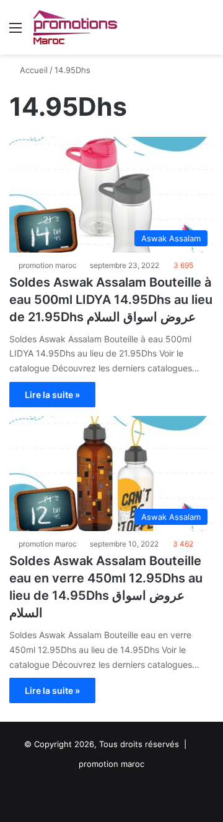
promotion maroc (48, 265)
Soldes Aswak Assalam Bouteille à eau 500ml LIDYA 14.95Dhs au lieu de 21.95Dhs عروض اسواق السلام (110, 299)
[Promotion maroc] (74, 27)
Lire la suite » (52, 394)
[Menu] (15, 32)
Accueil (32, 70)
